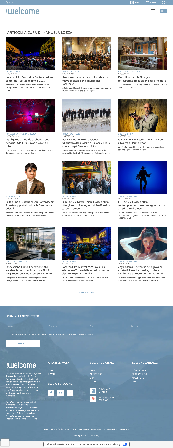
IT (162, 11)
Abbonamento (139, 374)
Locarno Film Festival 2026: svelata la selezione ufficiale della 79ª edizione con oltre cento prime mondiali (85, 270)
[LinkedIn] (70, 393)
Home (92, 370)
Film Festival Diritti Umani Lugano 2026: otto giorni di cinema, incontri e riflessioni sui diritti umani (86, 205)
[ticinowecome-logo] (22, 10)
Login (51, 370)
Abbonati (153, 2)
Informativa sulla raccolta (60, 444)
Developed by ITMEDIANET (117, 429)
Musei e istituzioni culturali (131, 71)
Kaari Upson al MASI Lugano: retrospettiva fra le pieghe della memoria (142, 79)
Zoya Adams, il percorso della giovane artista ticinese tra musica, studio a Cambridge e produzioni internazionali (140, 270)
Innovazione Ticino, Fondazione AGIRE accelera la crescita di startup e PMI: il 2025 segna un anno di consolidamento (29, 270)
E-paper (136, 3)
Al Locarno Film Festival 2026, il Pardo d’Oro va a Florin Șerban (140, 141)
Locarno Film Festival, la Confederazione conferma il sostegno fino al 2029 (29, 79)
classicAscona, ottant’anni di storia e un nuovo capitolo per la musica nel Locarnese (85, 80)
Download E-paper (104, 391)
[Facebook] (51, 393)
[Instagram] (60, 393)
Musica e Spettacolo (71, 71)
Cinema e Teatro (13, 71)
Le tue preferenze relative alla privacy (99, 444)
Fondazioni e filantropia (17, 261)
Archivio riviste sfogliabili (107, 399)
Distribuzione (139, 370)
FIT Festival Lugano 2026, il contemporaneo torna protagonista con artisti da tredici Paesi (141, 205)
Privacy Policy (80, 435)
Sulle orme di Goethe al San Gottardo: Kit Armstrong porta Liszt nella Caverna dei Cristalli (30, 205)
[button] (8, 2)
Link (92, 378)
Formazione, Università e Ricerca (21, 134)
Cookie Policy (93, 435)
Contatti (94, 381)
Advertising (96, 374)
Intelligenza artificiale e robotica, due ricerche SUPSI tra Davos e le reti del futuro (27, 143)
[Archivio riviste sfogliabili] (94, 399)
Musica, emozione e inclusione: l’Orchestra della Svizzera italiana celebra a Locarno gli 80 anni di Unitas (86, 143)
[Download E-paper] (94, 391)
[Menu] (153, 11)
